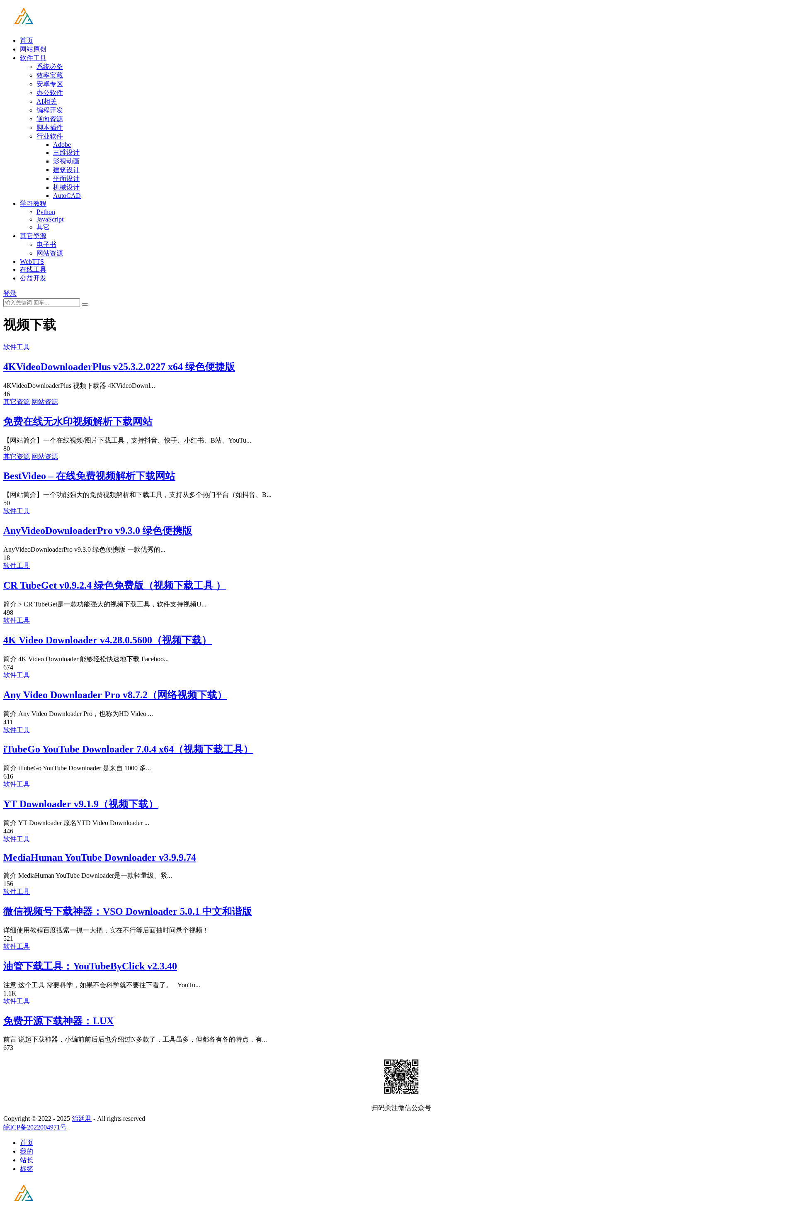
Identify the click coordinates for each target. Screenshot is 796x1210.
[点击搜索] (85, 304)
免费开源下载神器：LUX (58, 1020)
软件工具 (33, 57)
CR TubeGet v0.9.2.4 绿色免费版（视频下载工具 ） (114, 585)
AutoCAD (67, 195)
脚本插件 (49, 127)
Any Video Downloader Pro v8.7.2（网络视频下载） (115, 694)
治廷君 (82, 1118)
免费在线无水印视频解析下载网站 (78, 421)
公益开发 (33, 278)
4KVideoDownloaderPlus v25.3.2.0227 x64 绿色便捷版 (119, 366)
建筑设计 (66, 169)
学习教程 (33, 203)
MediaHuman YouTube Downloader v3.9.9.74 (99, 857)
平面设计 (66, 178)
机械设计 (66, 187)
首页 (26, 40)
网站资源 (49, 253)
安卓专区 (49, 84)
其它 (43, 227)
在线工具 (33, 269)
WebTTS (32, 261)
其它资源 (33, 235)
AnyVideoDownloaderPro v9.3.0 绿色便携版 (97, 530)
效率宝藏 (49, 75)
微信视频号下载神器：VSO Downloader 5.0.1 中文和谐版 (127, 911)
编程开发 (49, 110)
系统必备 (49, 66)
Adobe (62, 144)
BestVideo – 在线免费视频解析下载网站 (89, 475)
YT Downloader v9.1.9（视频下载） (80, 804)
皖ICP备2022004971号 (35, 1127)
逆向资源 (49, 118)
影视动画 (66, 161)
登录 (10, 293)
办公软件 (49, 92)
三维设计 (66, 152)
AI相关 (46, 101)
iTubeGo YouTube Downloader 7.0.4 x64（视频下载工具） (128, 749)
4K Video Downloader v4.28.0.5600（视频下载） (107, 640)
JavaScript (49, 219)
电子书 (46, 244)
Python (45, 211)
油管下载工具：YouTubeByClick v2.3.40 (90, 966)
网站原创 (33, 49)
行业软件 (49, 136)
